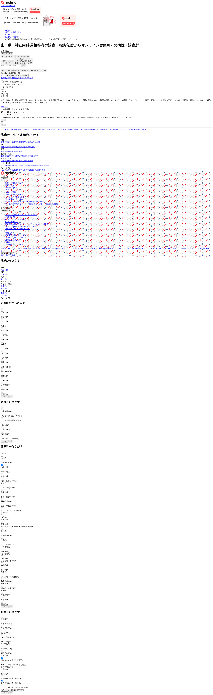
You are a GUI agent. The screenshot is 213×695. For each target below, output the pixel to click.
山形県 (30, 156)
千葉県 (21, 142)
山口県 (25, 165)
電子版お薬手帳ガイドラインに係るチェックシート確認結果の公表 (32, 204)
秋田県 (25, 156)
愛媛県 (40, 165)
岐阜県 (14, 151)
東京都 (3, 142)
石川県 (25, 161)
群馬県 (37, 142)
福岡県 (3, 170)
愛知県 (3, 151)
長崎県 (14, 170)
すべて (3, 75)
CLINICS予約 (10, 217)
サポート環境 (10, 192)
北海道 (3, 156)
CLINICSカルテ (11, 222)
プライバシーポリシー (14, 237)
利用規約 (8, 233)
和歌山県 (31, 147)
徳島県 (30, 165)
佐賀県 (9, 170)
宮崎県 (30, 170)
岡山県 (14, 165)
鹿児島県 (36, 170)
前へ (3, 120)
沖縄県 (42, 170)
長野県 (9, 161)
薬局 (13, 6)
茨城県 (26, 142)
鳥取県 (3, 165)
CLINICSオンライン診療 (15, 219)
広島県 (19, 165)
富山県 (19, 161)
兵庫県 (9, 147)
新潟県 (14, 161)
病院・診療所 (6, 6)
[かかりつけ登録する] (2, 80)
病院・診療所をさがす (14, 183)
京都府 (14, 147)
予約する (4, 107)
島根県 (9, 165)
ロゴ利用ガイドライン (14, 244)
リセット (5, 396)
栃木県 (32, 142)
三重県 (19, 151)
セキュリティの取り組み (15, 197)
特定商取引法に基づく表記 (16, 235)
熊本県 (19, 170)
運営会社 (8, 242)
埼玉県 (16, 142)
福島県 (35, 156)
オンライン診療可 (22, 75)
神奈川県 (9, 142)
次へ (3, 125)
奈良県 (25, 147)
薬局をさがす (10, 185)
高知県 (46, 165)
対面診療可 (10, 75)
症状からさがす (11, 188)
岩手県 (14, 156)
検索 (23, 66)
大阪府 (3, 147)
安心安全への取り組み (14, 199)
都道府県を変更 (7, 54)
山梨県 (3, 161)
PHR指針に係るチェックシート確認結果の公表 (24, 202)
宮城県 (19, 156)
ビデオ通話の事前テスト (15, 195)
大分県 (25, 170)
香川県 (35, 165)
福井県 (30, 161)
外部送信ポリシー (12, 240)
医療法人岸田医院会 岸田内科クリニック (17, 78)
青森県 (9, 156)
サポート (8, 190)
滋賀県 (19, 147)
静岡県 (9, 151)
